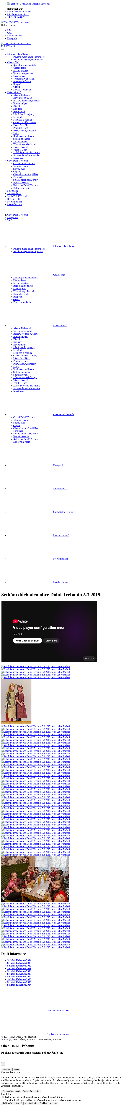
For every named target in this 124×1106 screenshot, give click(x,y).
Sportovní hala (14, 193)
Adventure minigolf (22, 98)
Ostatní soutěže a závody (25, 122)
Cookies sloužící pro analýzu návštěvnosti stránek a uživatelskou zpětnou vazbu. (43, 1100)
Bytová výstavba (21, 182)
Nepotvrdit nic (31, 1103)
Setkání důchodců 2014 (19, 960)
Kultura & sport (14, 35)
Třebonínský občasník (23, 78)
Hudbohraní (19, 111)
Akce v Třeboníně (22, 95)
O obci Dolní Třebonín (24, 163)
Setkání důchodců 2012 (19, 965)
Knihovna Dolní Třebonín (25, 185)
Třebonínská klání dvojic (25, 144)
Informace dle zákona (63, 246)
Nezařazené (18, 158)
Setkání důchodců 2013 (19, 963)
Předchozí (6, 1069)
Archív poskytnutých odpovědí (28, 59)
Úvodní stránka (14, 204)
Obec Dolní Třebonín (17, 214)
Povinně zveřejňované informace (29, 57)
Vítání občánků (20, 147)
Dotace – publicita (22, 89)
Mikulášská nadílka (22, 119)
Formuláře (18, 177)
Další (16, 1069)
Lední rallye (19, 117)
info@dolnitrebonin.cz (18, 14)
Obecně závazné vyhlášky (25, 174)
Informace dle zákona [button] (17, 54)
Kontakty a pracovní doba (25, 65)
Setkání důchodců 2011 (19, 968)
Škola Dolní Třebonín (17, 196)
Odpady (17, 171)
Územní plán (19, 76)
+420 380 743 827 (16, 17)
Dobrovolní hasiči (21, 188)
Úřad (9, 30)
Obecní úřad (59, 275)
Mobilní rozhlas (14, 201)
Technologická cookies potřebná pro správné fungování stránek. (35, 1097)
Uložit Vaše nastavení (12, 1103)
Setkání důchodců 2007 (19, 976)
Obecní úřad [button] (13, 62)
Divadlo (17, 106)
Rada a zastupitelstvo (23, 73)
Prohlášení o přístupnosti (58, 1034)
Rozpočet (17, 84)
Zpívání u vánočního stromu (26, 152)
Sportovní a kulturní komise (26, 155)
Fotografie (12, 38)
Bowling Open (20, 103)
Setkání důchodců (21, 139)
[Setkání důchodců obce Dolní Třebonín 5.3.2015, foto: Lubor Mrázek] (35, 666)
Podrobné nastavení (11, 1091)
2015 (9, 220)
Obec (9, 33)
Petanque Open (20, 128)
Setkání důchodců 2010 (19, 971)
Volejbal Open (20, 149)
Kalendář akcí (60, 325)
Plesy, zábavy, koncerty (24, 130)
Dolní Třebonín (8, 46)
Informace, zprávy (22, 166)
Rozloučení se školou (23, 136)
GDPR (16, 87)
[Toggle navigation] (2, 49)
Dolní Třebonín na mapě (58, 1010)
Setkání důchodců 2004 (19, 984)
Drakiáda (17, 108)
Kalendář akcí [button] (14, 92)
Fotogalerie (12, 190)
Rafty (16, 133)
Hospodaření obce (22, 81)
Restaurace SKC (15, 199)
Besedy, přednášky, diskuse (26, 100)
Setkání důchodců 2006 (19, 979)
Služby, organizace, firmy (25, 180)
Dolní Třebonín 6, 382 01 (19, 11)
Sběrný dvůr (19, 169)
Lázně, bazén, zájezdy (23, 114)
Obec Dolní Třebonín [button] (17, 160)
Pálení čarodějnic (21, 125)
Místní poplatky (20, 70)
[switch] (3, 1097)
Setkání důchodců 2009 (19, 974)
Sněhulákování (20, 141)
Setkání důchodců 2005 (19, 982)
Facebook (45, 3)
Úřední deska (19, 67)
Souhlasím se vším (31, 1091)
